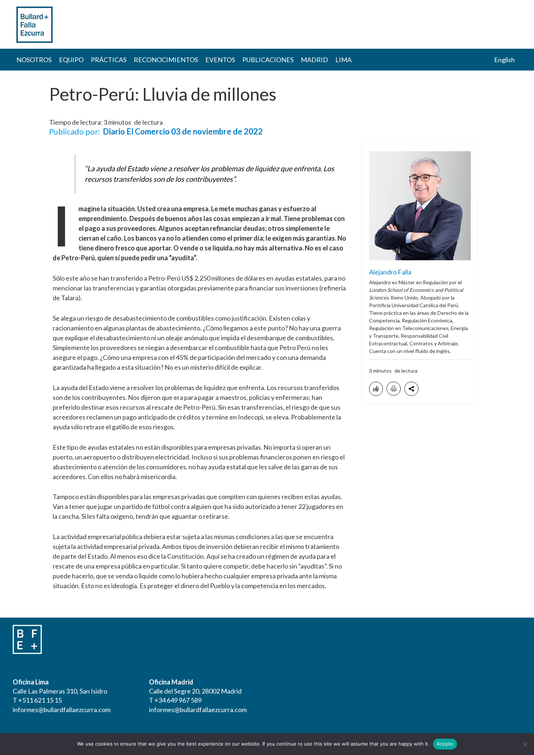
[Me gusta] (376, 389)
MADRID (314, 60)
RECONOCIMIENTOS (166, 60)
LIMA (343, 60)
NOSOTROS (34, 60)
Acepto (445, 744)
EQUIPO (71, 60)
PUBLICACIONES (268, 60)
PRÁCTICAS (108, 60)
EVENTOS (220, 60)
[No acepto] (525, 744)
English (504, 60)
